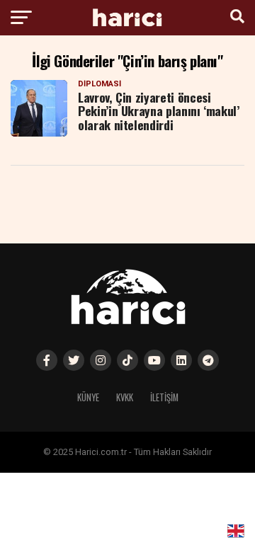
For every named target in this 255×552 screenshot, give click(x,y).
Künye (88, 397)
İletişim (164, 397)
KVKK (124, 397)
